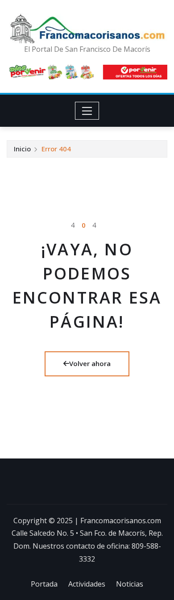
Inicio (22, 148)
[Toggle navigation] (87, 111)
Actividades (86, 584)
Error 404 (56, 148)
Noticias (129, 584)
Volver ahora (90, 363)
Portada (44, 584)
